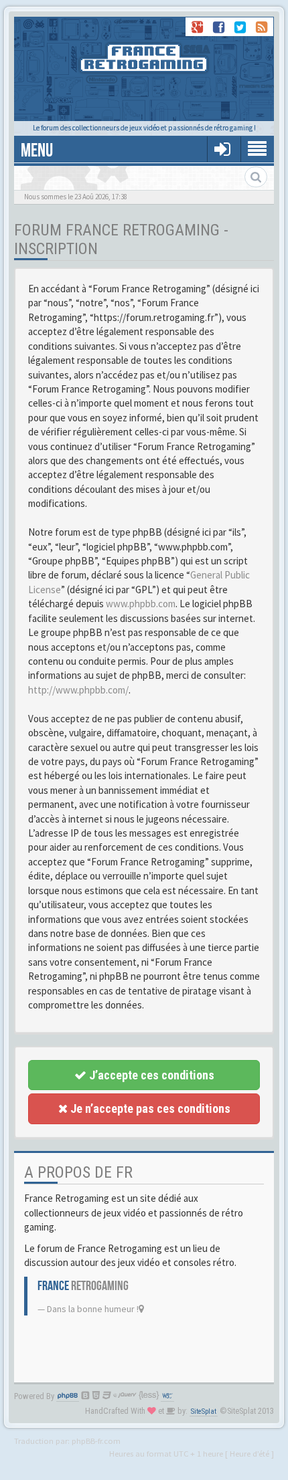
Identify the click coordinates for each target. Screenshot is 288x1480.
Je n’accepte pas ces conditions (149, 1108)
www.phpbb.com (140, 603)
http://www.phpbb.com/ (78, 689)
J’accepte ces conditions (150, 1075)
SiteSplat (203, 1411)
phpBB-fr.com (96, 1440)
